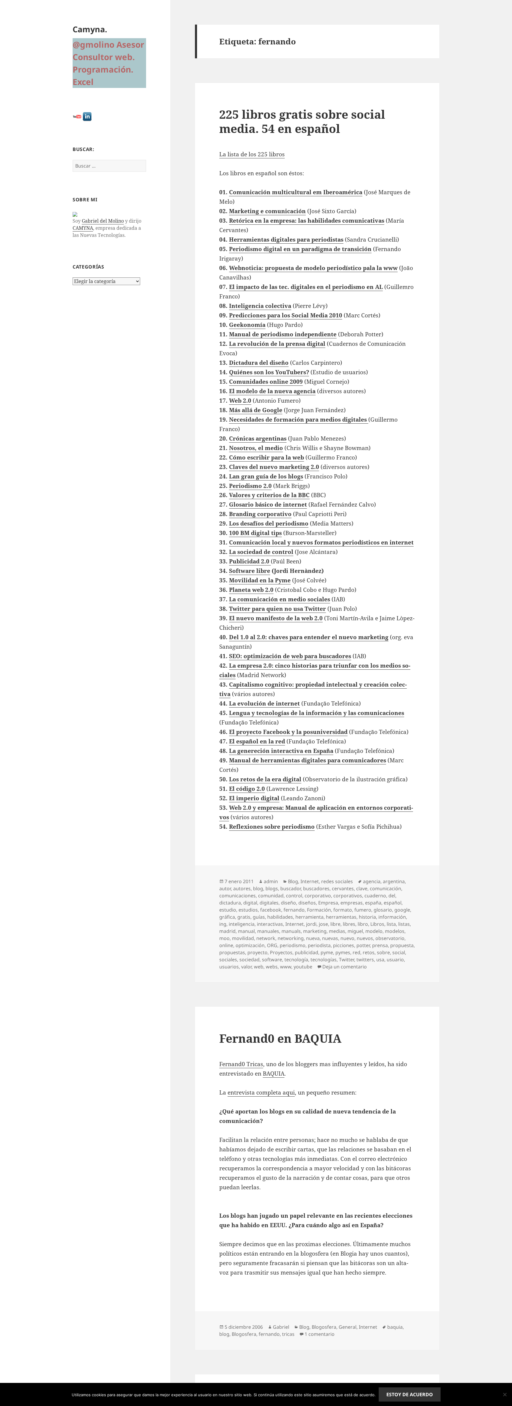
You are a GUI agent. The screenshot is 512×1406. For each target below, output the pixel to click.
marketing (315, 931)
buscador (290, 888)
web (258, 966)
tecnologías (324, 959)
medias (337, 931)
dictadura (230, 902)
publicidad (306, 952)
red (356, 952)
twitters (365, 959)
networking (291, 938)
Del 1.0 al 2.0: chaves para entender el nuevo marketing (308, 637)
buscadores (316, 888)
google (402, 910)
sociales (228, 959)
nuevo (347, 938)
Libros (377, 924)
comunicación (385, 888)
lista (391, 924)
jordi (311, 924)
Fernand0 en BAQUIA (280, 1038)
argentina (394, 881)
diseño (288, 902)
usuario (395, 959)
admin (271, 881)
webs (272, 966)
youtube (303, 966)
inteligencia (242, 924)
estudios (248, 910)
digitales (269, 902)
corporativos (347, 895)
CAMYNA (83, 228)
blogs (271, 888)
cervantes (343, 888)
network (265, 938)
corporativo (318, 895)
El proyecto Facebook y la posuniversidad (288, 732)
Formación (319, 910)
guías (259, 917)
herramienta (309, 917)
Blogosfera (324, 1327)
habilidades (280, 917)
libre (335, 924)
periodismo (292, 945)
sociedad (249, 959)
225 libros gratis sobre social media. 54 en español (302, 121)
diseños (307, 902)
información (392, 917)
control (294, 895)
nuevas (330, 938)
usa (380, 959)
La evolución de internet (264, 703)
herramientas (341, 917)
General (347, 1327)
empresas (351, 902)
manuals (291, 931)
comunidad (271, 895)
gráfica (227, 917)
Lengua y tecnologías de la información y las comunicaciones (316, 713)
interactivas (270, 924)
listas (404, 924)
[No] (505, 1394)
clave (361, 888)
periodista (319, 945)
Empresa (328, 902)
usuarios (229, 966)
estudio (227, 910)
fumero (362, 910)
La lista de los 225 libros (252, 154)
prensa (380, 945)
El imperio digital (254, 798)
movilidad (243, 938)
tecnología (296, 959)
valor (246, 966)
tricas (288, 1334)
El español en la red (257, 741)
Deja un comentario (344, 966)
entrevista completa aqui (261, 1092)
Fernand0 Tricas (241, 1064)
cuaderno (375, 895)
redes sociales (337, 881)
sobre (383, 952)
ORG (272, 945)
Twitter (346, 959)
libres (349, 924)
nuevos (365, 938)
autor (225, 888)
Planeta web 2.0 (251, 590)
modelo (374, 931)
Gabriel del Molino (103, 221)
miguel (355, 931)
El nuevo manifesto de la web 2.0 (276, 618)
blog (258, 888)
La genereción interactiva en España (281, 751)
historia (367, 917)
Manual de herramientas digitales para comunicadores (307, 760)
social (398, 952)
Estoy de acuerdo (409, 1394)
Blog (293, 881)
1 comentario (320, 1334)
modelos (394, 931)
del (391, 895)
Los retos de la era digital (265, 779)
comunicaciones (237, 895)
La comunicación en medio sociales (279, 599)
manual (246, 931)
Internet (309, 881)
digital (250, 902)
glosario (383, 910)
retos (369, 952)
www (285, 966)
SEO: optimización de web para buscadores (290, 656)
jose (323, 924)
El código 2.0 (247, 789)
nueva (313, 938)
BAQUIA (273, 1073)
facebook (270, 910)
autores (242, 888)
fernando (294, 910)
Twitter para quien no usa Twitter (277, 609)
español (392, 902)
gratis (243, 917)
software (272, 959)
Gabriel (281, 1327)
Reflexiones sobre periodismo (272, 826)
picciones (343, 945)
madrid (227, 931)
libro (363, 924)
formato (342, 910)
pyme (327, 952)
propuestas (232, 952)
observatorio (389, 938)
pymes (342, 952)
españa (373, 902)
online (226, 945)
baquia (395, 1327)
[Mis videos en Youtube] (77, 116)
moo (224, 938)
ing (222, 924)
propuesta (402, 945)
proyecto (257, 952)
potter (363, 945)
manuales (268, 931)
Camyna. (90, 29)
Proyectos (281, 952)
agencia (371, 881)
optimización (250, 945)
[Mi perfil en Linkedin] (87, 116)
